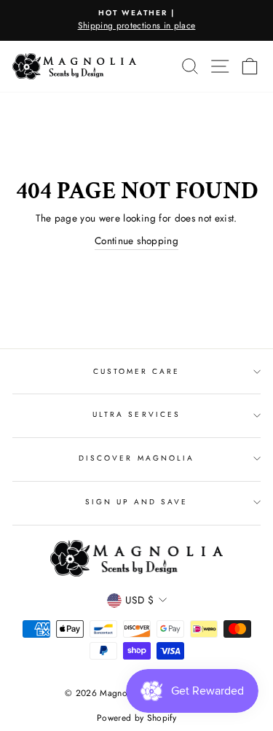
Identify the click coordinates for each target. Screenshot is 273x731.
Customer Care (137, 371)
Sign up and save (137, 501)
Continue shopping (136, 240)
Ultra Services (136, 414)
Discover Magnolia (136, 458)
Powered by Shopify (136, 717)
